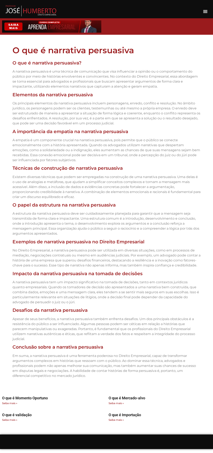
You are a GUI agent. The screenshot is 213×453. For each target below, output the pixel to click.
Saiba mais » (9, 403)
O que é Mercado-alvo (127, 398)
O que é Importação (125, 415)
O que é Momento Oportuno (25, 398)
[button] (205, 11)
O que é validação (17, 415)
